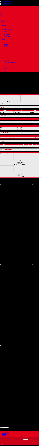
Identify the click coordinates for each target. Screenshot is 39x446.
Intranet (3, 436)
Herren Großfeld (7, 34)
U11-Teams (6, 45)
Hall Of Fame (6, 68)
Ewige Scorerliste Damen (9, 71)
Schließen (2, 444)
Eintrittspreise (7, 56)
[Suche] (0, 426)
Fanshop (5, 61)
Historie (3, 65)
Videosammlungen (5, 432)
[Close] (0, 428)
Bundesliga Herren (7, 28)
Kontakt (5, 55)
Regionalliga (4, 31)
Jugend (3, 39)
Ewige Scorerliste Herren (9, 69)
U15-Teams (6, 43)
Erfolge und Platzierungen (9, 67)
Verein (3, 53)
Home (3, 21)
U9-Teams (6, 46)
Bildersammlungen (5, 433)
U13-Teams (6, 44)
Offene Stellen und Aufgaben (9, 59)
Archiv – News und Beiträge (9, 62)
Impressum (4, 434)
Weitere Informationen (19, 438)
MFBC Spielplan (7, 60)
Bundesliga (4, 25)
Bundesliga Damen (7, 29)
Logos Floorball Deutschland (7, 431)
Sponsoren (4, 49)
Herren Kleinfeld (7, 35)
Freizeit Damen (7, 36)
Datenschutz (4, 435)
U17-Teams (6, 41)
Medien (5, 57)
